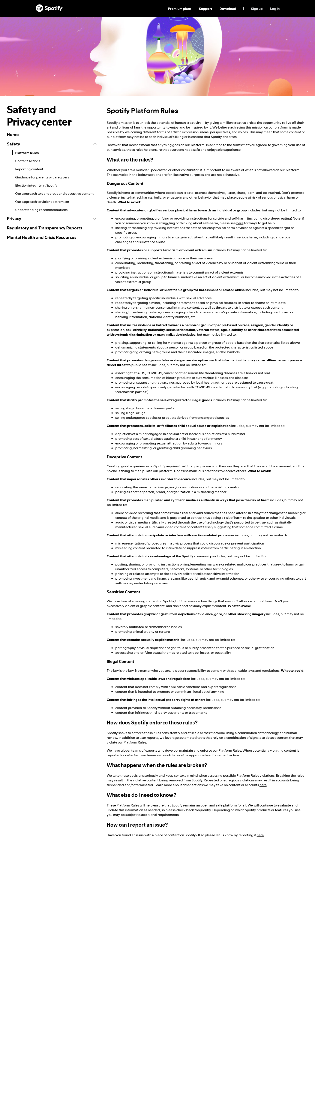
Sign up (257, 8)
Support (205, 8)
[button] (51, 144)
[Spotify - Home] (49, 8)
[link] (51, 134)
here (239, 223)
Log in (275, 8)
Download (227, 8)
